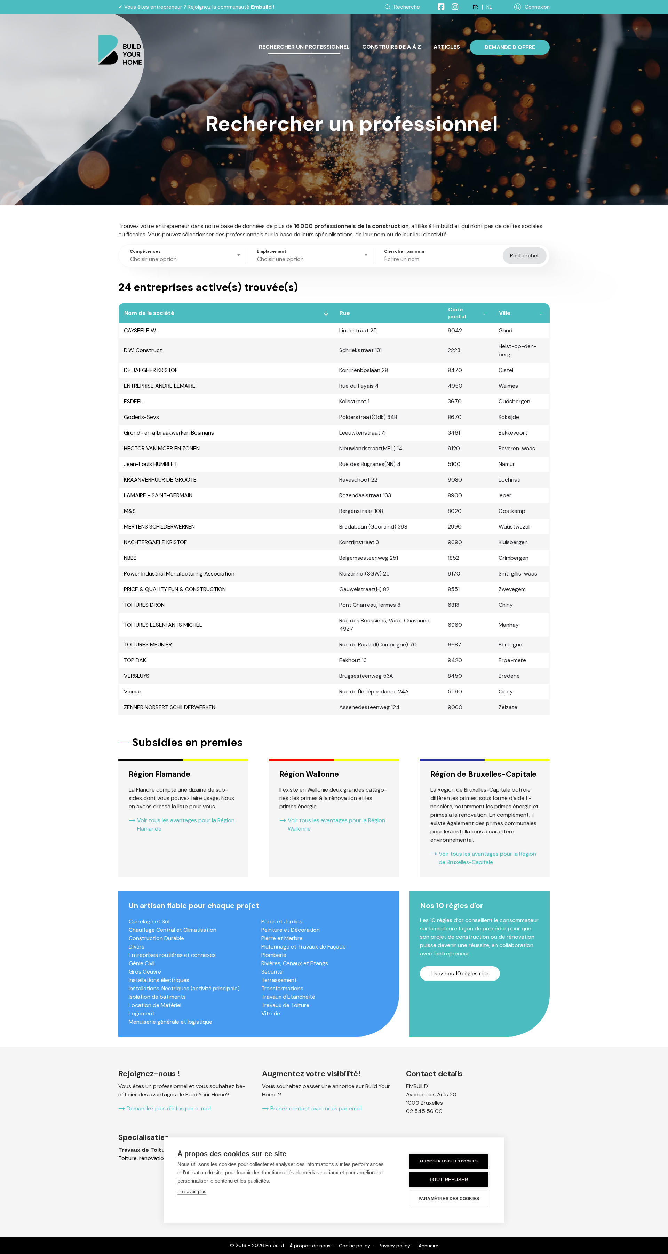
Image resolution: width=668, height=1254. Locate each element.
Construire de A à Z (391, 46)
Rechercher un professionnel (304, 46)
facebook (438, 7)
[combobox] (183, 255)
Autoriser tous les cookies (448, 1161)
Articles (447, 46)
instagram (452, 7)
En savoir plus (191, 1191)
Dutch (489, 7)
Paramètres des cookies (449, 1198)
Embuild (261, 6)
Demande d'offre (510, 47)
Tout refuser (448, 1179)
